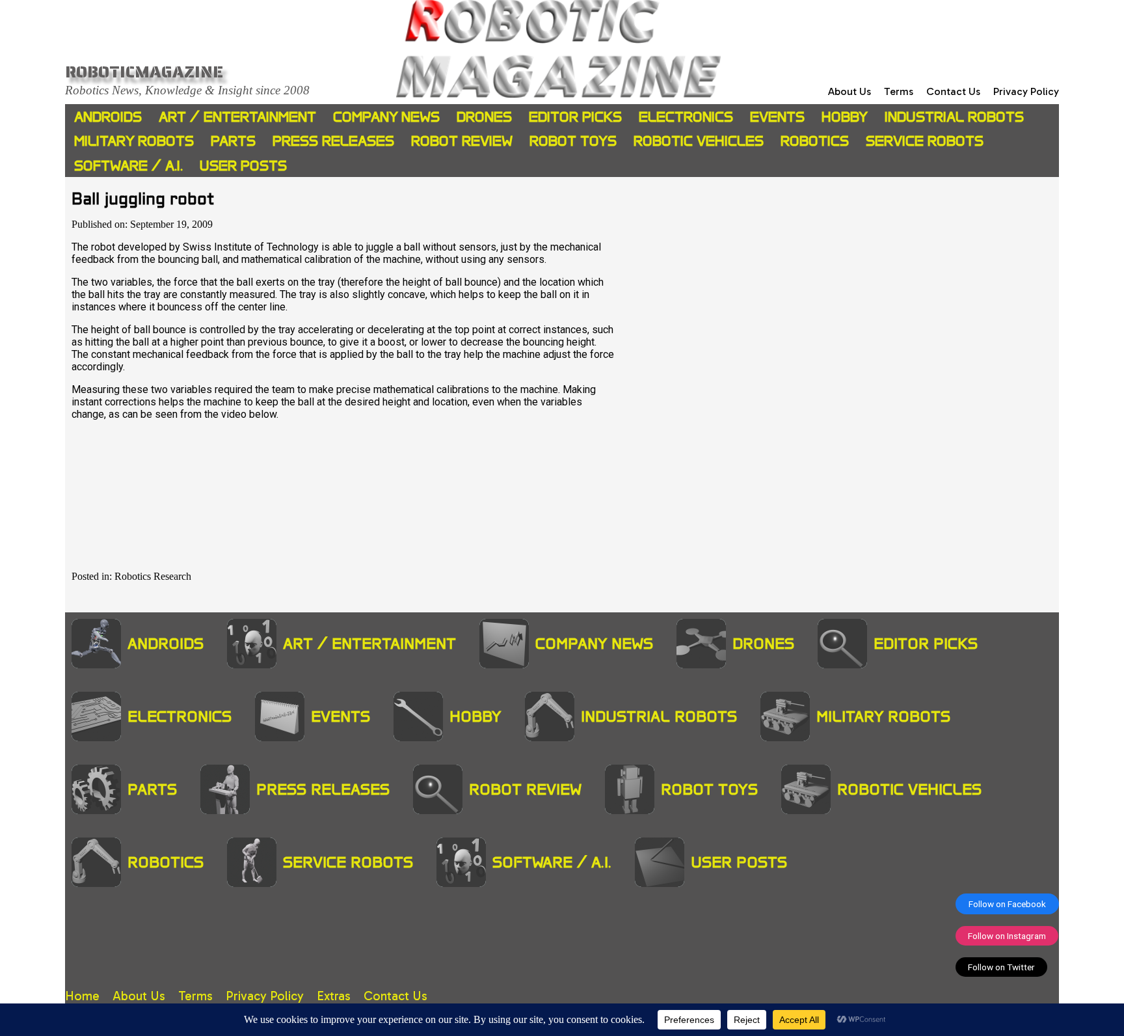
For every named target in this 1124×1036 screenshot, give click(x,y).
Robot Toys (573, 141)
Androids (108, 117)
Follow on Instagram (1007, 936)
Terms (898, 91)
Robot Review (462, 141)
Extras (334, 995)
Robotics (815, 141)
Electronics (686, 117)
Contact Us (953, 91)
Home (82, 995)
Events (777, 117)
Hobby (845, 117)
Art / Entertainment (237, 117)
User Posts (243, 165)
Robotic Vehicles (699, 141)
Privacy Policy (1026, 91)
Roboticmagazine (144, 72)
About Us (849, 91)
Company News (386, 117)
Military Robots (134, 141)
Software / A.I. (128, 165)
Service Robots (924, 141)
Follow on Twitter (1001, 967)
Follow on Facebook (1007, 904)
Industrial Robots (954, 117)
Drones (484, 117)
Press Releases (333, 141)
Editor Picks (575, 117)
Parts (233, 141)
